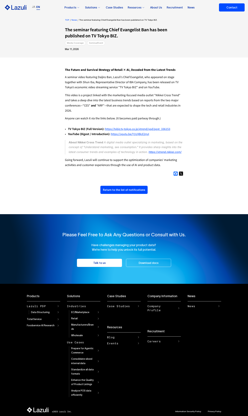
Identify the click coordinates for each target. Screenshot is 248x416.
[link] (78, 7)
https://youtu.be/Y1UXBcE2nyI (130, 134)
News (74, 20)
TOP (67, 20)
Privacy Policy (214, 411)
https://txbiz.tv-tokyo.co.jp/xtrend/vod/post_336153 (137, 129)
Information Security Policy (188, 411)
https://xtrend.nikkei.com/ (165, 152)
